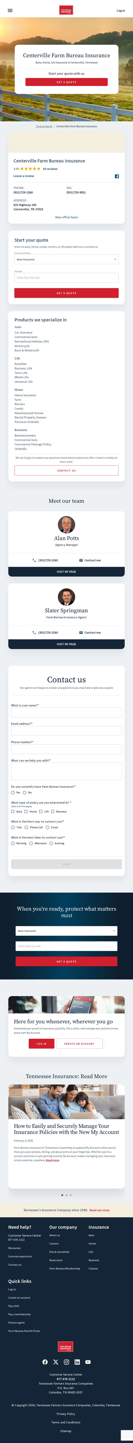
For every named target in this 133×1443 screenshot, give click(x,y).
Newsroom (56, 1260)
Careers (54, 1243)
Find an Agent (44, 126)
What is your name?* (25, 705)
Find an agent (16, 1322)
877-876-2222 (16, 1239)
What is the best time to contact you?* (38, 837)
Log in (121, 10)
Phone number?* (22, 742)
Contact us (66, 470)
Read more (52, 1160)
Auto (92, 1235)
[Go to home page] (66, 14)
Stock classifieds (59, 1252)
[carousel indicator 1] (62, 1195)
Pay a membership (19, 1314)
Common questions (20, 1256)
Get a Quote (67, 961)
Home (92, 1243)
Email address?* (22, 724)
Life (91, 1252)
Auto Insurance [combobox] (26, 259)
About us (54, 1235)
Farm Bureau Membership (64, 1268)
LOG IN (42, 1043)
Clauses (93, 1268)
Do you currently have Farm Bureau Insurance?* (43, 787)
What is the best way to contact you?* (37, 821)
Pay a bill (13, 1306)
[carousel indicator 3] (71, 1195)
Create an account (19, 1297)
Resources (14, 1248)
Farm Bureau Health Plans (24, 1331)
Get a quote (67, 82)
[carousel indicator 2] (66, 1195)
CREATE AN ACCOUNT (79, 1043)
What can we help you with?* (31, 760)
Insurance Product (22, 253)
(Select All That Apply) (21, 806)
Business (94, 1260)
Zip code (18, 271)
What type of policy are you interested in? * (41, 803)
